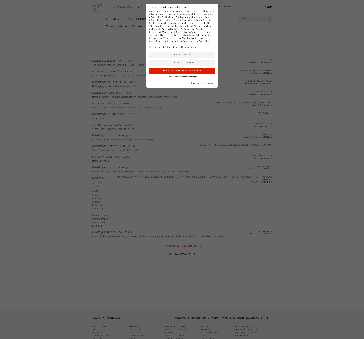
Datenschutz (209, 83)
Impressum (196, 83)
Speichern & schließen (182, 63)
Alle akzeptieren (182, 55)
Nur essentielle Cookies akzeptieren (182, 71)
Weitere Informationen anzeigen (182, 77)
